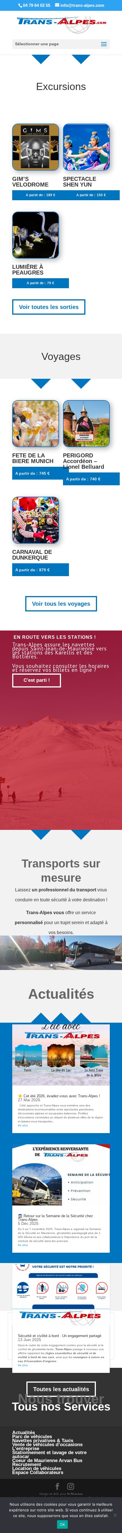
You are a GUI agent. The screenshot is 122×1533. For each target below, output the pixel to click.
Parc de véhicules (32, 1436)
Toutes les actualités (61, 1389)
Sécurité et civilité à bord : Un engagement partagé (59, 1336)
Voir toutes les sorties (49, 307)
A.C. (56, 1493)
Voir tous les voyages (61, 604)
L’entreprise (25, 1448)
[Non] (115, 1515)
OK (62, 1524)
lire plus (23, 1125)
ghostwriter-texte (43, 1349)
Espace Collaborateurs (37, 1472)
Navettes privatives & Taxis (42, 1440)
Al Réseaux (75, 1493)
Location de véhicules (36, 1468)
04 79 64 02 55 (36, 5)
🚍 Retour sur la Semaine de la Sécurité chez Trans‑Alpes (55, 1218)
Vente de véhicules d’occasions (47, 1444)
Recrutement (26, 1464)
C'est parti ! (37, 680)
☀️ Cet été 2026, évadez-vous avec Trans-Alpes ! (59, 1096)
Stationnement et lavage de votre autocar (49, 1454)
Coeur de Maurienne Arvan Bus (47, 1460)
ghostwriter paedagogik (72, 1233)
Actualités (23, 1432)
